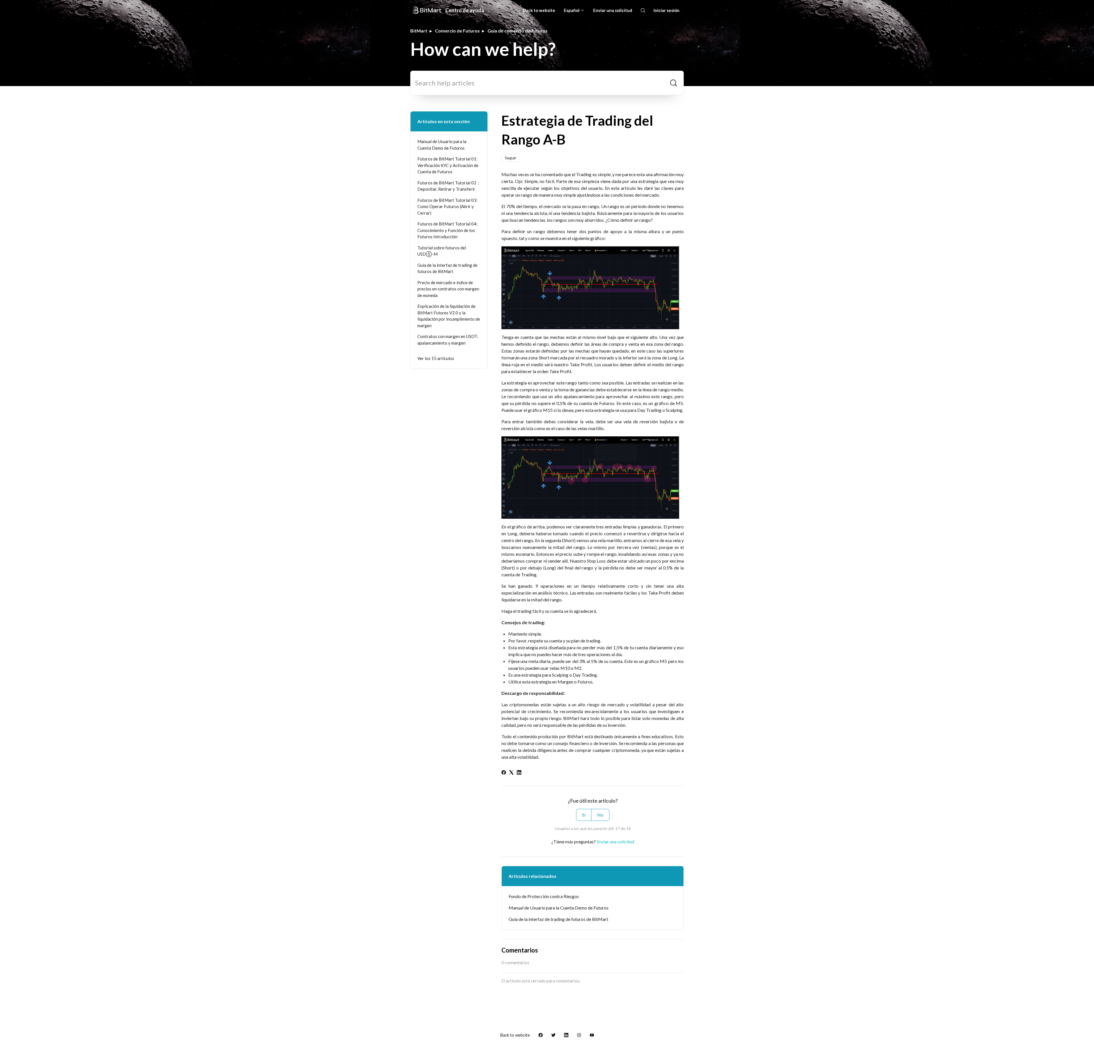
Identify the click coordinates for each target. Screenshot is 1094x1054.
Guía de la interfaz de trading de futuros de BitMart (558, 919)
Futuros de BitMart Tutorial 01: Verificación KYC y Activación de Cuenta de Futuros (447, 165)
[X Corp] (511, 773)
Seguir (510, 157)
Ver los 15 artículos (435, 358)
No (600, 814)
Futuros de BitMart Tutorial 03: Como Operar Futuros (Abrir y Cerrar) (447, 206)
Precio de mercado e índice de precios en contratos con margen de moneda (448, 289)
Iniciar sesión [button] (666, 10)
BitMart (418, 30)
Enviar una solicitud (612, 10)
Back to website (539, 10)
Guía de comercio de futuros (517, 30)
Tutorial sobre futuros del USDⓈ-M (441, 251)
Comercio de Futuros (457, 30)
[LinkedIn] (519, 773)
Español (572, 10)
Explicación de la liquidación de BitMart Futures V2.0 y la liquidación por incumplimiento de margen (448, 316)
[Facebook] (503, 773)
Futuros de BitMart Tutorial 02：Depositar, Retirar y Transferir (449, 186)
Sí (583, 814)
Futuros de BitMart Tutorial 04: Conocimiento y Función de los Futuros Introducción (447, 230)
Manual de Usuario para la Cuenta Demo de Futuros (559, 907)
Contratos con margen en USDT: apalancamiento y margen (447, 339)
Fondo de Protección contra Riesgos (544, 896)
